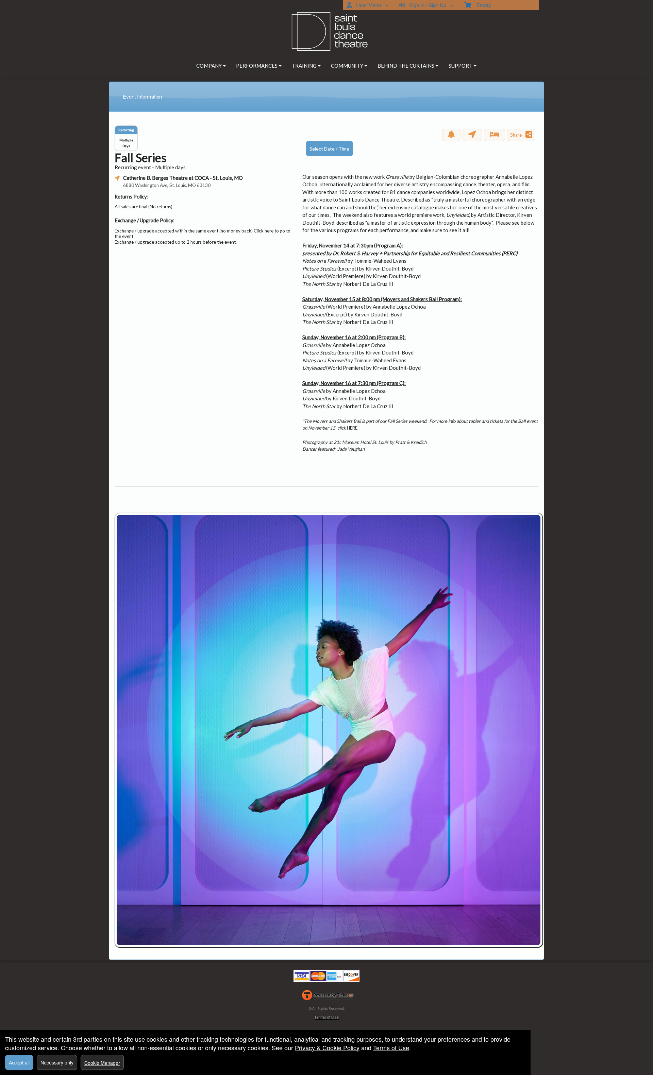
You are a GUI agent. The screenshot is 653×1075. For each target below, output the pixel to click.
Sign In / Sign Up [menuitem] (426, 4)
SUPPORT (461, 66)
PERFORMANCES (257, 66)
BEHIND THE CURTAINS (406, 66)
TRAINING (305, 66)
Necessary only (56, 1062)
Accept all (19, 1062)
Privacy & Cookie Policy (327, 1047)
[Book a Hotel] (494, 135)
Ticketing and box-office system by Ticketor (327, 996)
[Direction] (472, 135)
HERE (352, 428)
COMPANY (209, 66)
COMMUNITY (347, 66)
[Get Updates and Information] (451, 135)
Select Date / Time (329, 149)
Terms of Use (326, 1017)
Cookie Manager (102, 1062)
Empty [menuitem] (481, 4)
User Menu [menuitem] (367, 4)
